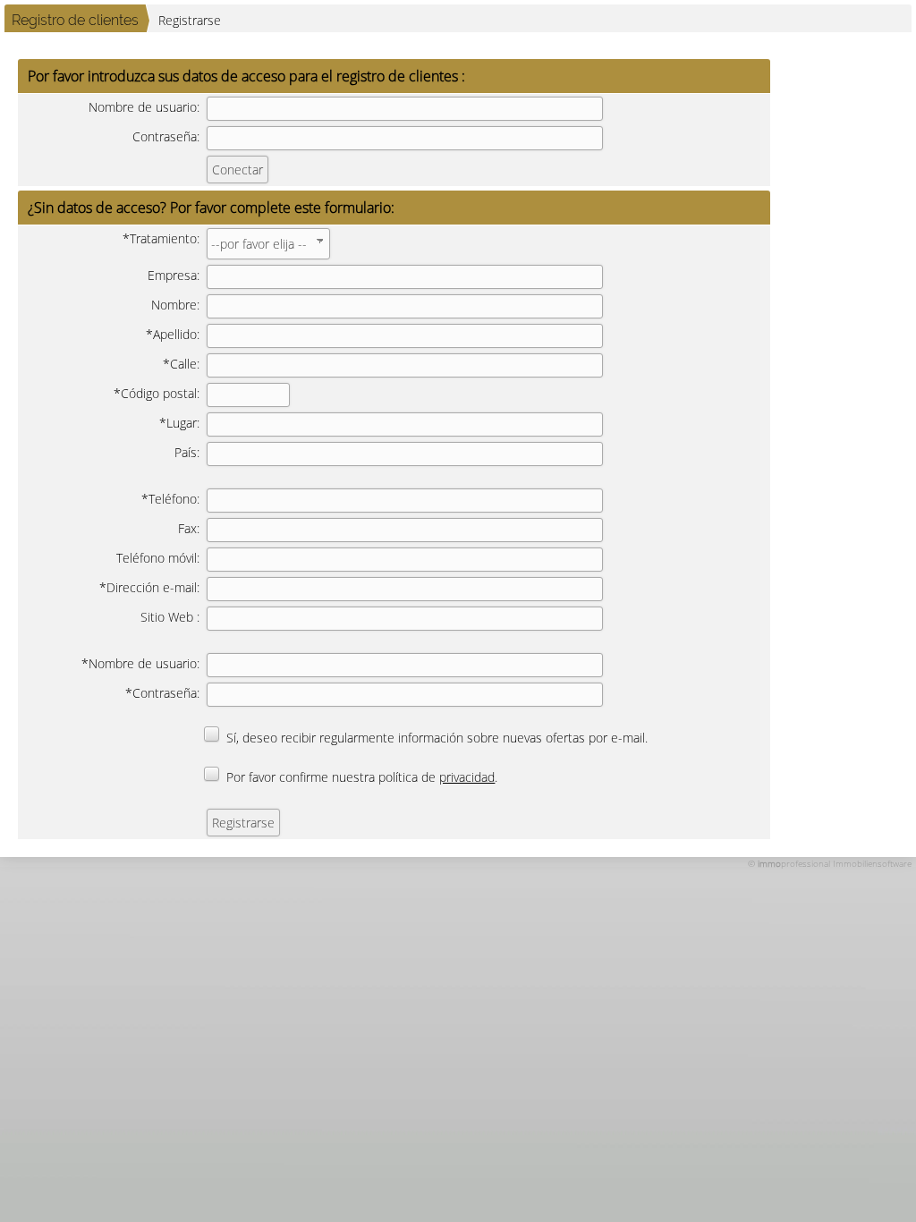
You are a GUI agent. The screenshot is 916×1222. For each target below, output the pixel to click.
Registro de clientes (75, 20)
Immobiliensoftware (872, 863)
